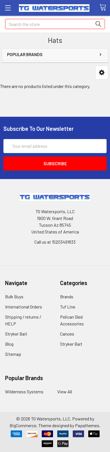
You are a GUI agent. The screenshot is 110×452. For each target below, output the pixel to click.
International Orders (23, 306)
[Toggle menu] (8, 8)
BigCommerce (23, 425)
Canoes (67, 333)
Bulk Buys (14, 296)
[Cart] (104, 7)
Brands (66, 296)
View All (64, 391)
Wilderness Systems (24, 391)
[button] (101, 73)
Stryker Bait (16, 333)
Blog (9, 344)
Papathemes (87, 425)
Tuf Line (67, 306)
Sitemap (13, 354)
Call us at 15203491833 (55, 241)
